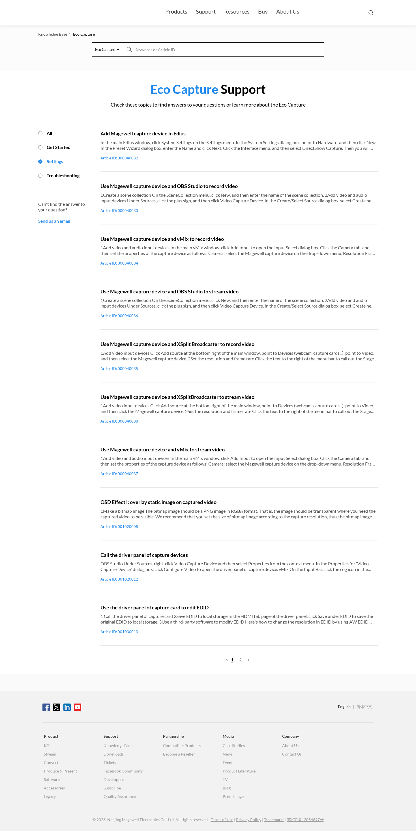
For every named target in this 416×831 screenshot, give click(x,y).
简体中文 (364, 706)
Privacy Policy (248, 819)
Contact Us (292, 754)
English (344, 706)
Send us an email (54, 221)
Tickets (110, 762)
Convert (51, 762)
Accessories (54, 787)
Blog (227, 787)
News (228, 754)
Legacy (50, 796)
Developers (114, 779)
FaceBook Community (123, 771)
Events (228, 762)
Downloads (114, 754)
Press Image (233, 796)
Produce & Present (60, 771)
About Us (287, 11)
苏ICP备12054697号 (305, 819)
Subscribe (112, 787)
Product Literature (239, 771)
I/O (47, 745)
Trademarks (274, 819)
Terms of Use (222, 819)
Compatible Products (182, 745)
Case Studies (234, 745)
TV (225, 779)
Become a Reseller (179, 754)
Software (52, 779)
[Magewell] (69, 12)
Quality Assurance (120, 796)
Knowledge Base (118, 745)
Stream (50, 754)
